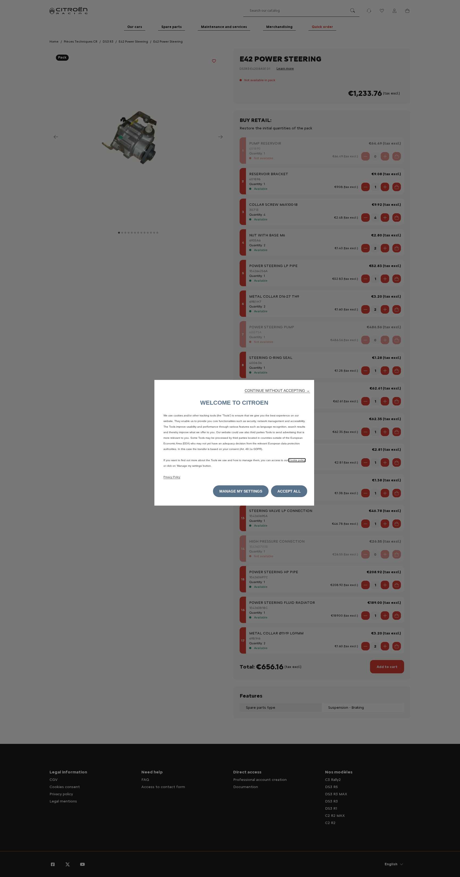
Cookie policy (297, 460)
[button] (277, 390)
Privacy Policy (171, 477)
